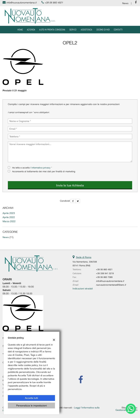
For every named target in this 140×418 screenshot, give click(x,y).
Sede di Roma (83, 257)
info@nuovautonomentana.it (21, 2)
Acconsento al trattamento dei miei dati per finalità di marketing (43, 171)
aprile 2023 (9, 213)
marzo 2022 (9, 221)
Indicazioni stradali (83, 288)
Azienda (31, 29)
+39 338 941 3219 (105, 273)
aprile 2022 (9, 217)
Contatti (118, 29)
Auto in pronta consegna (52, 29)
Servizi (72, 29)
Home (20, 29)
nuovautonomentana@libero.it (111, 284)
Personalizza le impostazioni (31, 405)
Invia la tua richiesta (70, 185)
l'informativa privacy (40, 167)
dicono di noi (103, 29)
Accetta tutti (31, 398)
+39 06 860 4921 (54, 2)
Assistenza (86, 29)
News (125, 3)
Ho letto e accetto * (32, 167)
